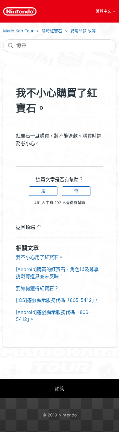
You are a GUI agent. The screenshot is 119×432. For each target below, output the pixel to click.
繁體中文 (104, 11)
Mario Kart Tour (18, 30)
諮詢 (59, 388)
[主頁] (19, 11)
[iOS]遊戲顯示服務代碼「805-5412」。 (57, 300)
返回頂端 (26, 227)
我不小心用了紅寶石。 (39, 257)
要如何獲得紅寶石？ (37, 288)
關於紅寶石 (52, 30)
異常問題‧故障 (83, 30)
